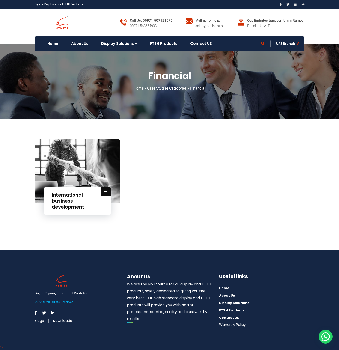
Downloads (62, 320)
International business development (68, 201)
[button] (326, 337)
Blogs (39, 320)
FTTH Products (232, 310)
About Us (227, 295)
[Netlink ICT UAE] (62, 22)
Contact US (229, 317)
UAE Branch (285, 43)
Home (138, 88)
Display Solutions (234, 303)
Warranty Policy (232, 324)
